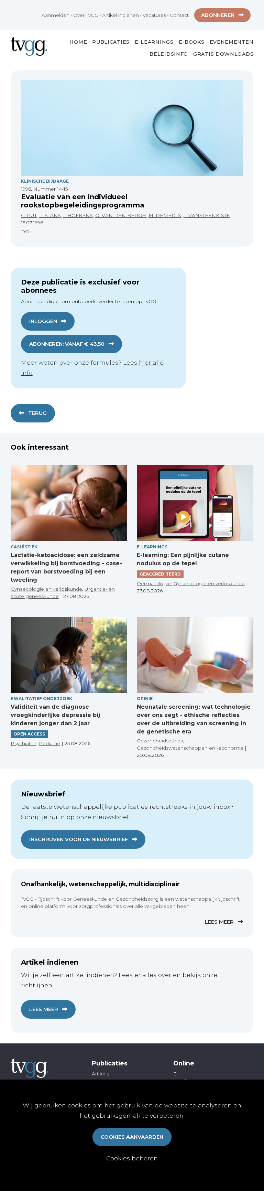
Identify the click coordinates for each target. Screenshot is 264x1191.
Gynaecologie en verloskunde (46, 589)
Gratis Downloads (223, 54)
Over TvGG (85, 15)
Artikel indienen (120, 15)
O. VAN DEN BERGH (120, 215)
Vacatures (154, 15)
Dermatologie (154, 583)
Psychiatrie (23, 743)
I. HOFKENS (78, 215)
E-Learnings (154, 42)
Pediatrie (49, 743)
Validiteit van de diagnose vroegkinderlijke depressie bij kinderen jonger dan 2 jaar (55, 715)
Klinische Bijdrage (45, 181)
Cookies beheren (132, 1158)
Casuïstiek (24, 546)
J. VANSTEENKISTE (207, 215)
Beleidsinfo (169, 54)
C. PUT (29, 215)
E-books (192, 42)
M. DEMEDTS (164, 215)
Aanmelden (55, 15)
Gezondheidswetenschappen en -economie (190, 748)
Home (78, 42)
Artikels (100, 1074)
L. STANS (50, 215)
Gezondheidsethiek (160, 741)
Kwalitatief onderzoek (41, 698)
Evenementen (232, 42)
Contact (179, 15)
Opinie (145, 698)
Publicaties (111, 42)
